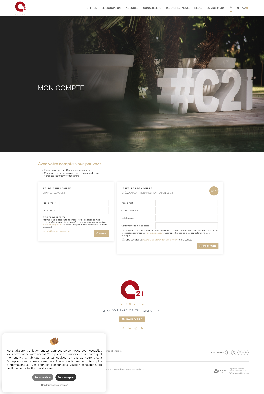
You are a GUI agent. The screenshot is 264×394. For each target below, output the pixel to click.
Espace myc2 (216, 7)
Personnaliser (43, 377)
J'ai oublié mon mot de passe (56, 231)
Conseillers (152, 7)
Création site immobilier (238, 371)
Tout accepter (66, 377)
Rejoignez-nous (178, 7)
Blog (198, 7)
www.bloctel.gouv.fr (52, 225)
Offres (91, 7)
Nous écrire (134, 319)
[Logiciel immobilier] (220, 371)
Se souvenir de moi (56, 217)
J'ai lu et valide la (133, 240)
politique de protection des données (160, 240)
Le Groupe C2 (111, 7)
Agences (132, 7)
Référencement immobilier (239, 373)
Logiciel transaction (236, 369)
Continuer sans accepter (54, 385)
